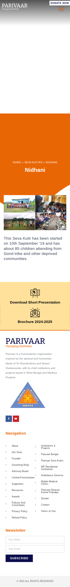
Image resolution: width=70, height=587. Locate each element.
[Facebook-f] (9, 419)
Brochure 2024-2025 (35, 322)
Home (17, 162)
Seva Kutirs (33, 162)
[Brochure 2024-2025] (35, 312)
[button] (61, 9)
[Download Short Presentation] (35, 293)
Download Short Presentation (35, 302)
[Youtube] (16, 419)
